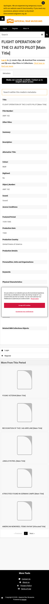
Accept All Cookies (24, 305)
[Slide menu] (2, 18)
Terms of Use (26, 589)
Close (43, 3)
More (25, 28)
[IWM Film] (24, 21)
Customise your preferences (24, 311)
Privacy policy (35, 298)
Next (32, 533)
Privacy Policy (26, 585)
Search (47, 34)
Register (15, 28)
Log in (5, 28)
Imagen (24, 599)
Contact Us (26, 579)
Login (6, 350)
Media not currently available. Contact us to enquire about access (24, 81)
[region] (24, 302)
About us (26, 582)
